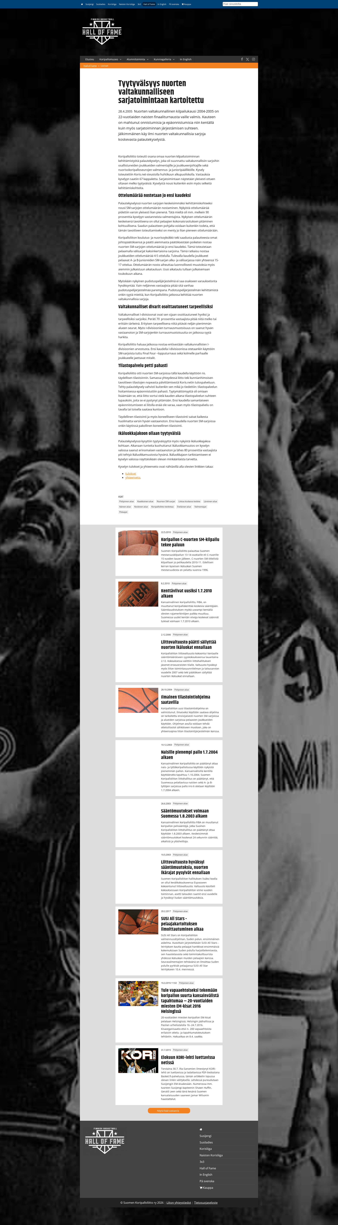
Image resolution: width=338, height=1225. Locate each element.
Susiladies (100, 4)
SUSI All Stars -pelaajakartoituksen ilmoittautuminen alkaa (182, 924)
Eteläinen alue (184, 506)
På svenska (174, 4)
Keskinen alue (141, 506)
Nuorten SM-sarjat (166, 501)
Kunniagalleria (162, 59)
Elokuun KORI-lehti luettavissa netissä (188, 1060)
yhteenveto (132, 477)
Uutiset (104, 65)
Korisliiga (112, 4)
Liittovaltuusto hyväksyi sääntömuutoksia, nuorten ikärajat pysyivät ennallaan (185, 867)
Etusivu (89, 59)
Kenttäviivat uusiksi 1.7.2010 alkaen (186, 593)
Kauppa (187, 4)
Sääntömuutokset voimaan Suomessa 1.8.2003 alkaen (185, 813)
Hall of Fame (149, 4)
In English (162, 4)
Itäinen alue (125, 506)
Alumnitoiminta (136, 59)
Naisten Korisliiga (127, 4)
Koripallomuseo (108, 59)
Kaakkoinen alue (145, 501)
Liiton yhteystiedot (179, 1203)
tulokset (130, 474)
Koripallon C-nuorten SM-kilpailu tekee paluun (190, 542)
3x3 (139, 4)
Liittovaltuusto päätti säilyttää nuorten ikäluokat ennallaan (188, 644)
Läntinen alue (210, 501)
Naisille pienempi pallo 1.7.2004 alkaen (189, 755)
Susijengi (90, 4)
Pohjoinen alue (126, 501)
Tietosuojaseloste (206, 1203)
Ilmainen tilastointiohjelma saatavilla (185, 699)
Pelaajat (123, 511)
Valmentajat (200, 506)
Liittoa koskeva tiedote (189, 501)
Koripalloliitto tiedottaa (162, 506)
